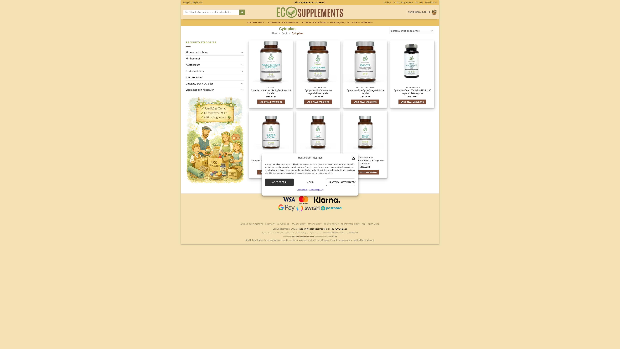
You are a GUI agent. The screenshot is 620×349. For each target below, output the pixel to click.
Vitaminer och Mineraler (283, 22)
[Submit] (242, 12)
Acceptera (279, 182)
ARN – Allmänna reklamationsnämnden (302, 236)
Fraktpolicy (299, 224)
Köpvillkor (430, 2)
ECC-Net (334, 236)
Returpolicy (315, 224)
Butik (285, 33)
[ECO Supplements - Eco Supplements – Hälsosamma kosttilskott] (310, 12)
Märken (387, 2)
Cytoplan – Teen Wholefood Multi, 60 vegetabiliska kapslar (412, 92)
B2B (364, 224)
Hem (275, 33)
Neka (310, 182)
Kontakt (419, 2)
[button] (353, 157)
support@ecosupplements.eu (314, 228)
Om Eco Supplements (403, 2)
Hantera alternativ (341, 182)
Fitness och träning (314, 22)
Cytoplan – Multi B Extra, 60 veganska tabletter (365, 162)
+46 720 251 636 (338, 228)
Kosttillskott (255, 22)
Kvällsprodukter (195, 71)
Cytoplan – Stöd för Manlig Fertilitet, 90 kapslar (271, 92)
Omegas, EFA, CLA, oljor (344, 22)
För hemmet (193, 58)
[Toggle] (242, 52)
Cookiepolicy (302, 189)
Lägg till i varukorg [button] (270, 102)
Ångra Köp (374, 224)
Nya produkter (194, 77)
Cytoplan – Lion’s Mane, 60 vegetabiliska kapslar (318, 92)
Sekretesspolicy (316, 189)
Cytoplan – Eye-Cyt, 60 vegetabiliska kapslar (365, 92)
